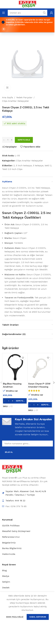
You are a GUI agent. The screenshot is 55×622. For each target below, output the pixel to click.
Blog (4, 570)
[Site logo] (27, 4)
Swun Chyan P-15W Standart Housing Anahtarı (39, 386)
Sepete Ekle (24, 140)
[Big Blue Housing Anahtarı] (15, 367)
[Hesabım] (51, 13)
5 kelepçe (38, 165)
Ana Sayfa (7, 97)
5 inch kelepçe (24, 165)
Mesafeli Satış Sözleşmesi (16, 531)
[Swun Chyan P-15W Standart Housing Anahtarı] (40, 367)
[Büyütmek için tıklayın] (7, 87)
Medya (5, 576)
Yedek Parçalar (24, 97)
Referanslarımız (11, 537)
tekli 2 (48, 165)
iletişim (6, 581)
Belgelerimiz (9, 542)
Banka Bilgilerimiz (12, 548)
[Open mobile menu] (3, 13)
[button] (15, 401)
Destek (5, 587)
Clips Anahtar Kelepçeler (15, 101)
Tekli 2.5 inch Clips (12, 169)
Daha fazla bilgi (15, 617)
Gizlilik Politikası (11, 525)
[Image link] (12, 469)
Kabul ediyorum (37, 617)
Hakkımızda (8, 554)
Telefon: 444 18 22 (15, 500)
